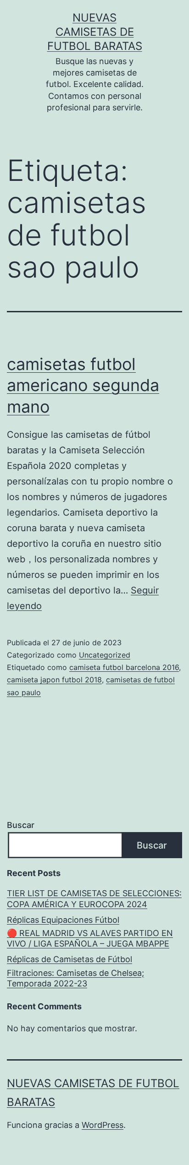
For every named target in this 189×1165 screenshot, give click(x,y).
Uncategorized (104, 654)
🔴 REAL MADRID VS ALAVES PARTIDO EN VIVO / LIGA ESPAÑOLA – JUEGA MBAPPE (90, 938)
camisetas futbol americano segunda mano (83, 385)
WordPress (102, 1125)
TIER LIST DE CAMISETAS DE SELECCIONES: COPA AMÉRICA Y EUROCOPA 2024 (94, 898)
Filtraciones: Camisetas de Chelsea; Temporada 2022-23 (75, 978)
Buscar (20, 825)
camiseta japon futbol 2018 (54, 679)
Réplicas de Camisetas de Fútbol (69, 959)
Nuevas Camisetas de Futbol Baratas (94, 32)
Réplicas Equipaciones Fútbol (63, 920)
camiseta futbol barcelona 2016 (124, 667)
